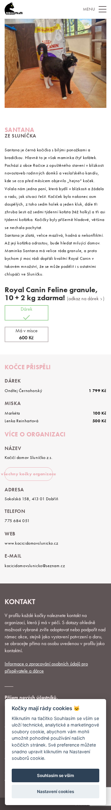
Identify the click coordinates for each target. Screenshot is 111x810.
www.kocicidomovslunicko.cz (31, 543)
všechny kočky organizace (29, 474)
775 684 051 (17, 520)
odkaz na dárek (84, 299)
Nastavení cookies (55, 791)
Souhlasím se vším (55, 775)
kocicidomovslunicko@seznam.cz (35, 565)
